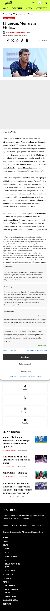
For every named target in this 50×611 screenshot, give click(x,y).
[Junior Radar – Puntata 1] (41, 475)
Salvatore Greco (10, 477)
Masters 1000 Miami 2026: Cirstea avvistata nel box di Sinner (16, 459)
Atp (5, 18)
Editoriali (11, 18)
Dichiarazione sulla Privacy (27, 376)
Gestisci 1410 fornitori (9, 350)
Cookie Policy (13, 376)
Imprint (39, 376)
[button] (28, 3)
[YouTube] (11, 510)
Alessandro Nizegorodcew (16, 32)
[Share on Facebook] (8, 40)
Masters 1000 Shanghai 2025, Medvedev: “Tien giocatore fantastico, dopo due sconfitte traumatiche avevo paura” (17, 488)
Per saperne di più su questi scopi (37, 350)
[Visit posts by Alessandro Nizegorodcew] (4, 32)
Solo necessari (25, 364)
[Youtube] (25, 421)
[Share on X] (12, 40)
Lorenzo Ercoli (9, 497)
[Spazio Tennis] (9, 3)
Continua (25, 357)
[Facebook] (25, 388)
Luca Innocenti (9, 467)
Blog (10, 14)
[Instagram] (25, 410)
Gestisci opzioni (25, 371)
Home (5, 14)
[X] (25, 399)
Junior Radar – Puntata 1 (15, 472)
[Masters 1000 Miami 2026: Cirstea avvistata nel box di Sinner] (41, 459)
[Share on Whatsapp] (17, 40)
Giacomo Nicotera (10, 451)
